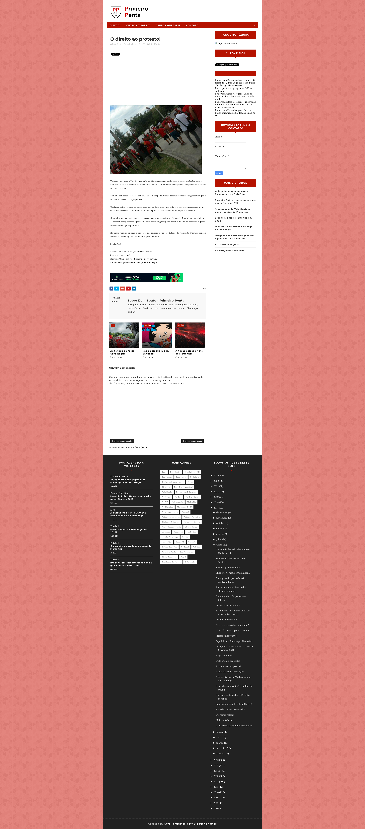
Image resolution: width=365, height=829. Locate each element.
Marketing (191, 532)
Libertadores (191, 527)
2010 (216, 792)
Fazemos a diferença (186, 492)
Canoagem (167, 477)
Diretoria (166, 487)
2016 (216, 759)
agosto (220, 533)
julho (219, 539)
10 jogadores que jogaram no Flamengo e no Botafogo (128, 481)
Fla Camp (166, 497)
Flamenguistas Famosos (229, 250)
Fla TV (165, 502)
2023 (216, 475)
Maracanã (178, 532)
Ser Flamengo (186, 552)
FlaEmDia (191, 502)
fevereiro (221, 748)
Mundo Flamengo (170, 537)
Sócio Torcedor (169, 557)
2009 (217, 797)
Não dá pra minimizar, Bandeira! (156, 352)
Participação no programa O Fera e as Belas (234, 89)
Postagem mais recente (122, 441)
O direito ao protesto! (228, 660)
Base (164, 472)
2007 (216, 808)
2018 (216, 502)
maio (219, 731)
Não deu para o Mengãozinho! (232, 625)
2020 (217, 491)
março (220, 742)
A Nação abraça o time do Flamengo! (189, 352)
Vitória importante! (226, 635)
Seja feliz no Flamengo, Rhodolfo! (234, 641)
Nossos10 (180, 542)
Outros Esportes (138, 25)
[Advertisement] (206, 9)
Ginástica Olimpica (171, 522)
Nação (157, 44)
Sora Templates (175, 823)
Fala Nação (167, 492)
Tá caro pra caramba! (228, 567)
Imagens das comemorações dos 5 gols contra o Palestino (131, 564)
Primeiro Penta (169, 552)
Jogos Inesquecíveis (171, 527)
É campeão (190, 562)
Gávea (186, 522)
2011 (216, 786)
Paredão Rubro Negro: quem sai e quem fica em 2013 (130, 497)
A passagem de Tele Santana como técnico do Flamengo (128, 514)
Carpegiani (181, 477)
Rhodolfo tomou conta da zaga (233, 572)
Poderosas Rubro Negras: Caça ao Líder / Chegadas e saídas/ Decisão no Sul (235, 96)
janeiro (220, 753)
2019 (216, 496)
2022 (216, 480)
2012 (216, 781)
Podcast (185, 547)
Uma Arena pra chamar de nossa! (234, 725)
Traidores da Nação (171, 562)
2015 (216, 765)
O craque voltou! (225, 714)
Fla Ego (178, 497)
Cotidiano (194, 477)
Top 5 (183, 557)
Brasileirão (175, 472)
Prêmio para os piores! (228, 666)
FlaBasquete (177, 502)
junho (219, 544)
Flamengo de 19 (184, 507)
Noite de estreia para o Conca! (232, 630)
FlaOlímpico (167, 507)
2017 (216, 507)
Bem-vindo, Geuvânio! (228, 605)
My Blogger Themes (203, 823)
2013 (216, 776)
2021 (216, 486)
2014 (216, 770)
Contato (192, 25)
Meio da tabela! (224, 720)
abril (219, 737)
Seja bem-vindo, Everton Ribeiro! (234, 704)
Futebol (115, 25)
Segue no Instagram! (120, 255)
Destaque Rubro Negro (173, 482)
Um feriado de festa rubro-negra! (122, 352)
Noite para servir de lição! (230, 671)
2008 (217, 802)
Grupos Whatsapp (168, 25)
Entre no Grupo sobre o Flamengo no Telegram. (133, 259)
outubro (221, 523)
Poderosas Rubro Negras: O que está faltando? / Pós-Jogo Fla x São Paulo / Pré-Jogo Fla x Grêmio (235, 83)
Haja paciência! (224, 655)
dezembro (222, 512)
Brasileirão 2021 (192, 472)
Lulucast (166, 532)
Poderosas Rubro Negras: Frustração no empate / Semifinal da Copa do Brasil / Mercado (235, 104)
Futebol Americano (171, 517)
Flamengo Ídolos (170, 512)
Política (196, 547)
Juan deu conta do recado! (230, 709)
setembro (222, 528)
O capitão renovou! (226, 619)
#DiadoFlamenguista (227, 244)
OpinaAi (192, 542)
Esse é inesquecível (183, 487)
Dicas (190, 482)
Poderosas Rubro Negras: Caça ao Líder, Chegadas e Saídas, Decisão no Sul (235, 113)
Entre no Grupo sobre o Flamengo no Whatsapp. (133, 262)
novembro (222, 517)
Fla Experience (192, 497)
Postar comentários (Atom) (133, 447)
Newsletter (167, 542)
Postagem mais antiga (192, 441)
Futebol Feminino (192, 517)
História (196, 522)
